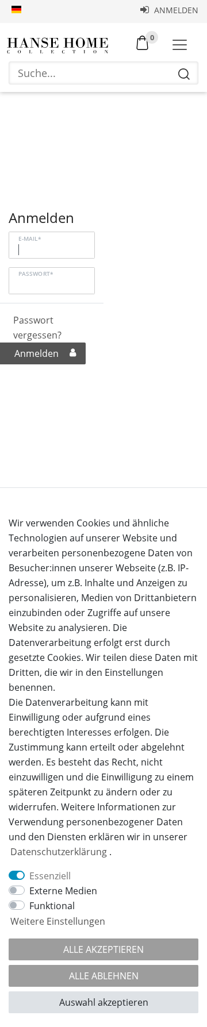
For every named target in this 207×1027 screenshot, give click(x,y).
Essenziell (50, 876)
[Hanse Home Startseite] (57, 45)
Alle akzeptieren (103, 949)
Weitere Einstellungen (57, 921)
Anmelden (175, 10)
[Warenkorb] (142, 42)
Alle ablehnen (104, 976)
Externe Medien (63, 890)
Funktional (52, 905)
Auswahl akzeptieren (103, 1002)
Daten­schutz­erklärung (58, 851)
